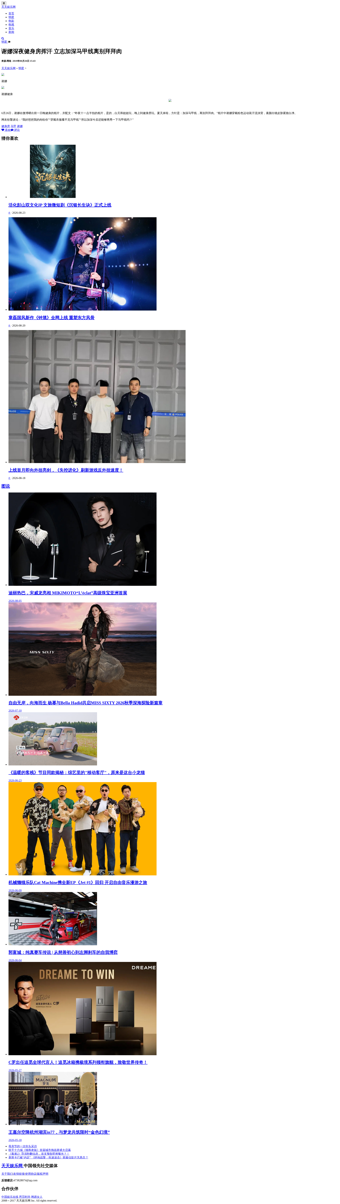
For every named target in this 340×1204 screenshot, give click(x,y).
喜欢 (7, 129)
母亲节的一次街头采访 (22, 1146)
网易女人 (36, 1196)
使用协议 (30, 1173)
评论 (16, 129)
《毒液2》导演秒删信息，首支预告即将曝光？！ (38, 1153)
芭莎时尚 (24, 1196)
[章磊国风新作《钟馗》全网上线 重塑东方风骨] (173, 264)
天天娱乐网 (8, 6)
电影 (11, 20)
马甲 (13, 126)
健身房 (5, 126)
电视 (11, 24)
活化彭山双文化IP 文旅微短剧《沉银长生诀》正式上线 (59, 205)
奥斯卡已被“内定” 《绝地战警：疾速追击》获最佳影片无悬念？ (48, 1157)
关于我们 (7, 1173)
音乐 (11, 28)
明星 (11, 17)
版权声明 (42, 1173)
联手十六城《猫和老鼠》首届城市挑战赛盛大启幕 (39, 1150)
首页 (11, 13)
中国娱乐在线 (9, 1196)
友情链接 (19, 1173)
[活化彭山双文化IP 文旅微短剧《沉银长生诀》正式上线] (173, 172)
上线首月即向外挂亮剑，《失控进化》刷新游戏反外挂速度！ (65, 470)
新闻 (11, 32)
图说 (5, 486)
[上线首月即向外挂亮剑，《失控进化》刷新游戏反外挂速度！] (173, 397)
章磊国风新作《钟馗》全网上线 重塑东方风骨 (51, 317)
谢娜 (20, 126)
